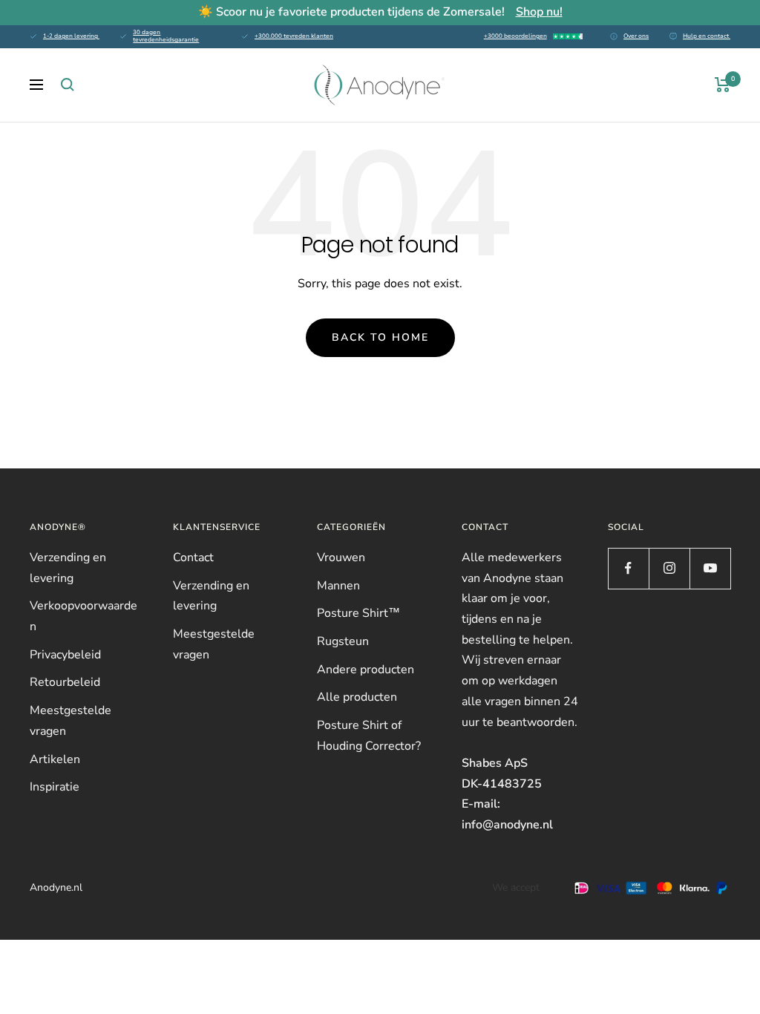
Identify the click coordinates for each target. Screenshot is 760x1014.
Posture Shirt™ (358, 613)
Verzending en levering (68, 567)
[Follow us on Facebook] (628, 568)
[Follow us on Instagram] (669, 568)
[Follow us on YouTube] (709, 568)
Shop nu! (539, 12)
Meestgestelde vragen (70, 720)
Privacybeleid (65, 655)
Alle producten (357, 697)
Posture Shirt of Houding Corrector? (369, 735)
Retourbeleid (65, 682)
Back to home (380, 337)
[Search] (67, 84)
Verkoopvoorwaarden (83, 616)
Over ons (636, 36)
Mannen (338, 586)
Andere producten (365, 669)
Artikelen (55, 759)
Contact (193, 557)
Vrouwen (341, 557)
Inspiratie (54, 787)
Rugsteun (343, 641)
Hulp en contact (706, 36)
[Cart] (722, 84)
